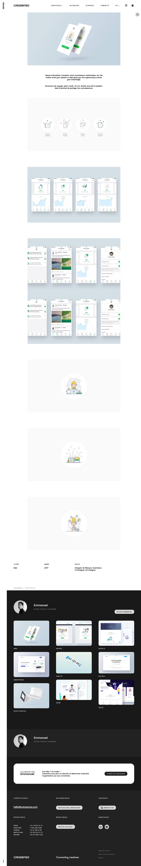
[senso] (3, 5)
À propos (90, 5)
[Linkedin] (107, 827)
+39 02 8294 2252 (36, 834)
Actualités (74, 5)
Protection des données (107, 854)
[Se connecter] (132, 5)
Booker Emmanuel (124, 612)
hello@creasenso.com (25, 807)
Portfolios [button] (56, 5)
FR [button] (117, 5)
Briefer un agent (65, 827)
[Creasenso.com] (21, 6)
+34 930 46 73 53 (36, 832)
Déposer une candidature (69, 808)
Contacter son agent (116, 774)
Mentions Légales (104, 850)
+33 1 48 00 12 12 (36, 825)
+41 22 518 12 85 (36, 830)
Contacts (105, 5)
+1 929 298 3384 (36, 828)
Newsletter (109, 808)
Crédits (101, 857)
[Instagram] (126, 5)
